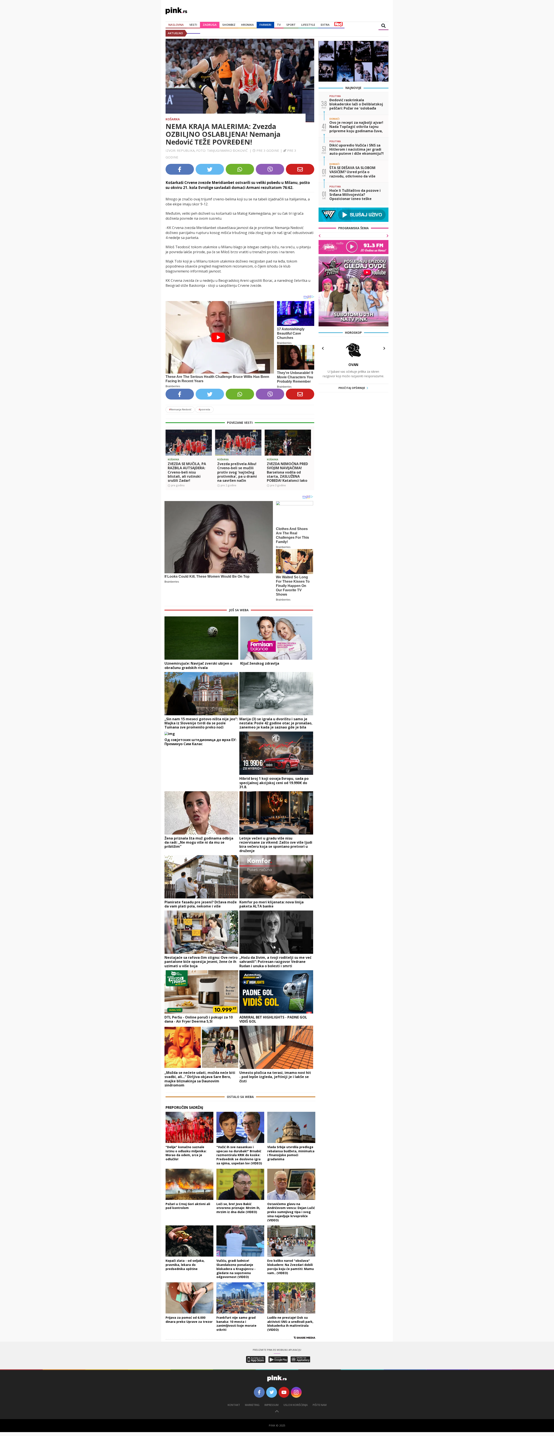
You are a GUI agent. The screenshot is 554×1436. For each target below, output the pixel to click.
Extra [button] (325, 25)
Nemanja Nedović (180, 409)
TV (279, 25)
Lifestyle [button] (308, 25)
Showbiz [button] (228, 25)
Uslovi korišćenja (295, 1405)
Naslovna (176, 25)
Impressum (271, 1405)
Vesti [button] (193, 25)
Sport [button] (291, 25)
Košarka (173, 119)
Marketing (252, 1405)
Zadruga (210, 25)
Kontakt (234, 1405)
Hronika (247, 25)
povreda (204, 409)
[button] (170, 450)
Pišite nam (320, 1405)
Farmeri (265, 25)
